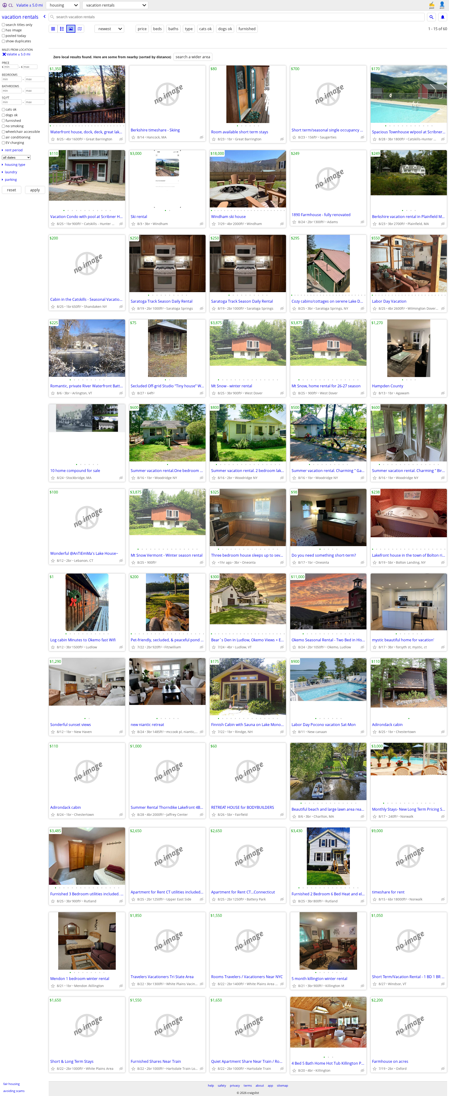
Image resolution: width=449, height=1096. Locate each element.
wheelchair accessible (23, 131)
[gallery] (70, 29)
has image (14, 30)
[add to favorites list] (53, 139)
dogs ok (12, 115)
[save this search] (442, 17)
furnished (13, 120)
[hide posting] (121, 139)
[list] (53, 29)
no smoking (15, 126)
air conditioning (18, 137)
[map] (79, 29)
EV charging (15, 142)
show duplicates (18, 41)
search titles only (19, 24)
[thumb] (62, 29)
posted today (16, 35)
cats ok (11, 109)
